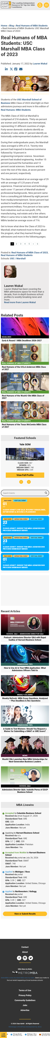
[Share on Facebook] (16, 69)
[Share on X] (11, 69)
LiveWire (3, 1035)
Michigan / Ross (29, 1034)
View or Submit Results (25, 914)
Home (4, 25)
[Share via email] (20, 69)
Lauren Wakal (40, 63)
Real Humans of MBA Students (32, 25)
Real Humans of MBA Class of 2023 (29, 252)
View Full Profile (25, 475)
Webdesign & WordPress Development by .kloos (25, 1027)
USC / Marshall (18, 258)
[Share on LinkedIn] (6, 69)
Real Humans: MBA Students (16, 110)
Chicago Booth (14, 1034)
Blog (11, 25)
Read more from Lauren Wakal (20, 302)
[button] (21, 481)
